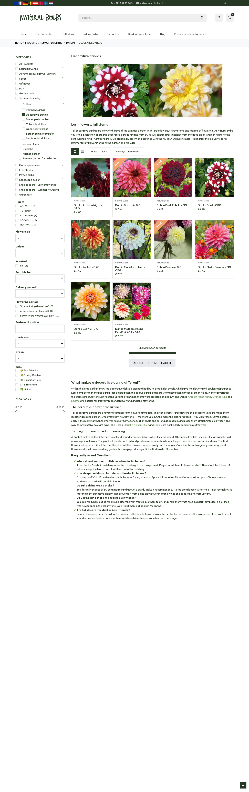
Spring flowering (28, 68)
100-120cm (26, 225)
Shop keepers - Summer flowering (39, 189)
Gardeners (25, 194)
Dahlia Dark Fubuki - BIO (172, 205)
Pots (22, 88)
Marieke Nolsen (132, 425)
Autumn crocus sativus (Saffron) (37, 73)
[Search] (202, 18)
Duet (146, 425)
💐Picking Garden (30, 375)
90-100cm (26, 220)
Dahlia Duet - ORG (209, 205)
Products (31, 42)
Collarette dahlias (36, 124)
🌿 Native (25, 389)
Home (18, 42)
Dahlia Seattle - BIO (86, 328)
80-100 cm (26, 215)
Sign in (219, 18)
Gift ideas (24, 83)
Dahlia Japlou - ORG (86, 267)
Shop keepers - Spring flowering (37, 184)
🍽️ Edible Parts (28, 384)
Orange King (219, 396)
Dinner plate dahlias (37, 119)
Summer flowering (51, 42)
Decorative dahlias (37, 114)
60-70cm (25, 206)
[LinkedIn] (231, 3)
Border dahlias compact (40, 133)
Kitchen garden (31, 153)
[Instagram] (225, 3)
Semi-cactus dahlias (37, 138)
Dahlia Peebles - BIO (169, 267)
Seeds (22, 78)
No (22, 265)
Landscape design (29, 179)
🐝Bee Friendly (29, 370)
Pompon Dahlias (35, 110)
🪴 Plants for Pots (30, 379)
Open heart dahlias (37, 129)
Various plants (31, 144)
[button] (128, 151)
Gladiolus (28, 149)
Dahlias (70, 42)
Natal (208, 396)
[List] (82, 151)
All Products (26, 64)
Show (94, 151)
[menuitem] (23, 34)
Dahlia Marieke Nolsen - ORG (130, 268)
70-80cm (25, 210)
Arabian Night (196, 396)
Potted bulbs (26, 175)
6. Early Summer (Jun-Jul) (34, 310)
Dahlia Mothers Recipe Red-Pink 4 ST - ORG (129, 330)
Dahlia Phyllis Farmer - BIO (214, 267)
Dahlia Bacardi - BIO (128, 205)
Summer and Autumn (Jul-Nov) (37, 315)
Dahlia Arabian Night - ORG (88, 206)
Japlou (158, 425)
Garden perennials (29, 165)
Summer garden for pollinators (40, 158)
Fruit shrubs (26, 170)
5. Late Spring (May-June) (34, 306)
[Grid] (75, 151)
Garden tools (26, 93)
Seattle (75, 400)
